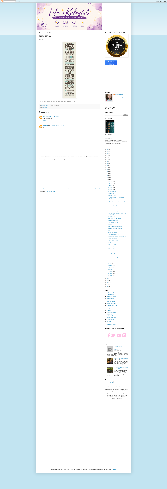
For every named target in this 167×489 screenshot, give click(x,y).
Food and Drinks (110, 298)
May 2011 (110, 267)
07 (107, 284)
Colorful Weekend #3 (113, 222)
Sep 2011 (110, 187)
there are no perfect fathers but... (115, 226)
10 (107, 278)
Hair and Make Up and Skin (113, 300)
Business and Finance (112, 292)
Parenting (45, 107)
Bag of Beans (111, 193)
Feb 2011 (110, 273)
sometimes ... (111, 251)
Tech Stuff (109, 321)
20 (107, 161)
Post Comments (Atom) (51, 191)
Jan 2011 (110, 275)
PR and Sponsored (111, 312)
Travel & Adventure (111, 323)
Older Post (97, 189)
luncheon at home (112, 195)
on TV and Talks (110, 307)
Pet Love (109, 310)
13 (107, 175)
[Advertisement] (69, 174)
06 (107, 286)
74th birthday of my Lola (113, 205)
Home (69, 189)
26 (107, 149)
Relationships (110, 314)
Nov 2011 (110, 183)
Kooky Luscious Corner (113, 240)
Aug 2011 (110, 189)
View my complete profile (119, 97)
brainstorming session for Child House (117, 236)
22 (107, 157)
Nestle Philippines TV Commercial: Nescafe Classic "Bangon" (121, 348)
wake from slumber (112, 247)
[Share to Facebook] (56, 105)
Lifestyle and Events (111, 303)
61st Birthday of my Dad (113, 234)
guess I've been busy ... (113, 220)
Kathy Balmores (119, 94)
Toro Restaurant (111, 242)
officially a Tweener (112, 203)
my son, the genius (112, 232)
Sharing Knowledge (111, 317)
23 (107, 155)
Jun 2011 (110, 265)
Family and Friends (111, 296)
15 (107, 171)
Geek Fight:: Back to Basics (114, 218)
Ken (44, 116)
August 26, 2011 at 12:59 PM (52, 116)
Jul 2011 (110, 263)
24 (107, 153)
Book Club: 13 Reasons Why (114, 259)
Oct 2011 (110, 185)
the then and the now (113, 207)
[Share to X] (55, 105)
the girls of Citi (111, 216)
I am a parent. (111, 209)
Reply (44, 120)
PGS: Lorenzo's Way (113, 244)
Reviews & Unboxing (111, 315)
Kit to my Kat (111, 249)
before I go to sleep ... (113, 238)
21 (107, 159)
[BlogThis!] (53, 105)
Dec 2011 (110, 181)
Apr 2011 (110, 269)
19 (107, 163)
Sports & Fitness (110, 319)
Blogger (115, 469)
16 (107, 169)
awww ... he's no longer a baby (115, 257)
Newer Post (42, 189)
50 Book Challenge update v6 (115, 228)
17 (107, 167)
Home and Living (111, 301)
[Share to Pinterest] (58, 105)
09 (107, 280)
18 (107, 165)
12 (107, 178)
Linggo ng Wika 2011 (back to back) (116, 201)
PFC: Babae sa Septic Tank (114, 255)
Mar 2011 (110, 271)
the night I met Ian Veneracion (121, 358)
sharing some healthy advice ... (115, 211)
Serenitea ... (111, 224)
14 (107, 173)
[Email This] (52, 105)
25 (107, 151)
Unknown (45, 125)
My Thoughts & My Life (112, 305)
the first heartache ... (112, 191)
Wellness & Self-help (111, 324)
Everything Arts (110, 294)
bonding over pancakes (113, 253)
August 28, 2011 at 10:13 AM (57, 125)
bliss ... (109, 230)
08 (107, 282)
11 (107, 180)
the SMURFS (111, 261)
